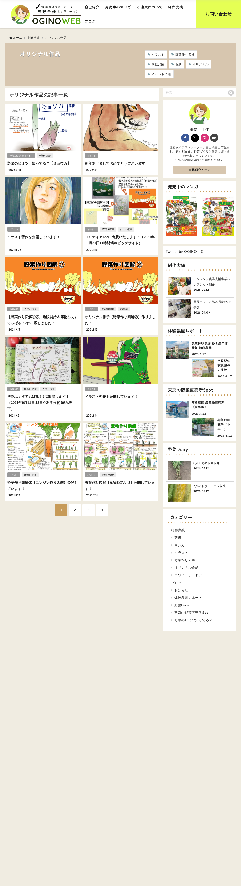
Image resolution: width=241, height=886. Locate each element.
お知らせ (91, 229)
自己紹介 (92, 7)
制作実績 (175, 7)
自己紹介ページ (199, 169)
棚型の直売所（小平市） (223, 424)
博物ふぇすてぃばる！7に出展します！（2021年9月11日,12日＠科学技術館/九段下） (39, 403)
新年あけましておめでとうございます (115, 163)
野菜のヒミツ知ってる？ (21, 155)
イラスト (158, 54)
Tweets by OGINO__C (185, 251)
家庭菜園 (158, 64)
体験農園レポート (188, 597)
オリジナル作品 (186, 567)
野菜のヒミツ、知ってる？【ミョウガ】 (39, 163)
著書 (177, 537)
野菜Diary (182, 605)
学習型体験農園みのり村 (223, 365)
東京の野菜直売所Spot (192, 612)
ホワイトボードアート (191, 575)
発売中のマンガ (118, 7)
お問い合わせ (218, 14)
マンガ (179, 545)
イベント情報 (161, 74)
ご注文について (149, 7)
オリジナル (201, 64)
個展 (178, 64)
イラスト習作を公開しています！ (33, 237)
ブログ (90, 21)
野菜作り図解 (185, 54)
